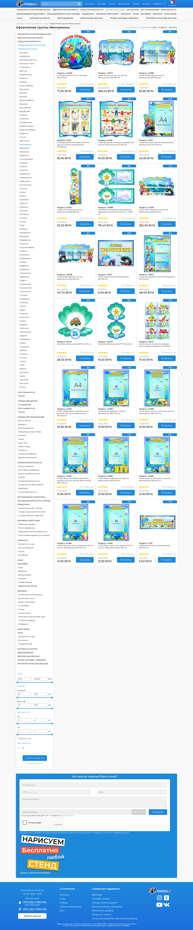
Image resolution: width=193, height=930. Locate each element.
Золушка (23, 163)
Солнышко (24, 347)
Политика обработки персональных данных (115, 918)
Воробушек (24, 111)
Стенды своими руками (104, 902)
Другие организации (27, 457)
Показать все (24, 738)
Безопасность (168, 10)
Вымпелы (22, 424)
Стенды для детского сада (31, 45)
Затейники (24, 152)
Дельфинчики (25, 122)
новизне (144, 27)
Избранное (158, 4)
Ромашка (23, 313)
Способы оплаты (100, 898)
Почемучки (24, 299)
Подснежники (25, 288)
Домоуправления (26, 428)
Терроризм (23, 488)
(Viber (27, 905)
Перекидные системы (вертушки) (32, 532)
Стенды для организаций (30, 417)
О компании (67, 888)
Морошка (23, 244)
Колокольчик (25, 185)
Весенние (22, 571)
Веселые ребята (26, 100)
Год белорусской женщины (30, 595)
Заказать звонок (32, 916)
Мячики (22, 262)
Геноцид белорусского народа (63, 14)
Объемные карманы (26, 524)
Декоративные (24, 575)
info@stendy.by (68, 815)
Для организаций (26, 466)
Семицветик (24, 339)
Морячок (23, 251)
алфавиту (163, 27)
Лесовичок (24, 214)
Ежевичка (23, 133)
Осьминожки (25, 273)
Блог (62, 910)
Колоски (23, 188)
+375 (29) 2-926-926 (33, 902)
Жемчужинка (25, 144)
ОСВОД (21, 477)
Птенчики (23, 302)
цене (154, 27)
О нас (63, 898)
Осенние (22, 578)
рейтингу (173, 27)
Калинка (23, 166)
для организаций (150, 10)
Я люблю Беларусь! (26, 620)
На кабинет (23, 555)
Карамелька (24, 174)
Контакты (146, 4)
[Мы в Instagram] (159, 897)
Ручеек (22, 321)
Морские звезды (26, 247)
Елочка (22, 137)
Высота (20, 701)
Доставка (101, 4)
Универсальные (25, 582)
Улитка (22, 361)
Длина (20, 690)
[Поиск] (79, 4)
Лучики (22, 222)
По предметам (24, 405)
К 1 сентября (23, 606)
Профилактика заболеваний (30, 485)
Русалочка (24, 317)
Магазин (22, 435)
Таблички (126, 14)
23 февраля (23, 624)
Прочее (21, 396)
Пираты (22, 280)
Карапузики (24, 181)
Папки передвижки (26, 528)
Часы (19, 18)
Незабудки (24, 266)
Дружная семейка (27, 130)
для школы (133, 10)
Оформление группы (27, 49)
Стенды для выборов (27, 454)
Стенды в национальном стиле (31, 512)
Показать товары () (34, 758)
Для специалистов (26, 392)
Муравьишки (25, 258)
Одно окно (23, 443)
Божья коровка (26, 86)
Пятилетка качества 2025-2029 (161, 18)
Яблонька (23, 383)
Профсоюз (22, 450)
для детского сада (115, 10)
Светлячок (24, 328)
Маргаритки (24, 233)
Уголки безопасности (27, 492)
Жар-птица (24, 141)
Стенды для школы (27, 401)
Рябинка (23, 325)
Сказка (22, 343)
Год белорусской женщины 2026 (33, 10)
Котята (22, 192)
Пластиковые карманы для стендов (33, 535)
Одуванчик (24, 269)
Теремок (23, 350)
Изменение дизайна (102, 910)
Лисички (23, 218)
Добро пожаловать (26, 602)
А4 (18, 716)
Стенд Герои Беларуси (91, 10)
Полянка (23, 295)
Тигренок (23, 354)
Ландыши (23, 207)
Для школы (23, 640)
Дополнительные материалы (107, 906)
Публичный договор (70, 906)
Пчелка (22, 306)
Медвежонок (25, 240)
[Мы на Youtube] (159, 904)
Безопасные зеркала (91, 18)
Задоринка (24, 148)
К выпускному (24, 613)
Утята (21, 365)
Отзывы (136, 4)
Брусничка (24, 89)
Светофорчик (25, 332)
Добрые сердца (26, 126)
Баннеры (157, 14)
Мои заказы (89, 4)
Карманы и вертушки (107, 14)
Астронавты (24, 67)
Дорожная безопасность (29, 474)
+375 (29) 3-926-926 (34, 909)
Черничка (23, 380)
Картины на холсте (40, 18)
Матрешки (24, 236)
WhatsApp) (35, 905)
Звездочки (24, 155)
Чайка (22, 376)
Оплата (112, 4)
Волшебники (25, 108)
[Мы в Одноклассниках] (166, 897)
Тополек (23, 358)
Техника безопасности (29, 463)
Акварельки (24, 56)
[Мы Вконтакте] (166, 904)
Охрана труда (24, 446)
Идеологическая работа (65, 10)
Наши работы (124, 4)
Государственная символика (30, 515)
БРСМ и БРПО (24, 421)
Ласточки (23, 211)
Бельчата (23, 78)
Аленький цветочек (28, 60)
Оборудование (65, 18)
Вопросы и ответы (101, 914)
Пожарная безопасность (29, 481)
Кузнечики (24, 200)
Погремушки (25, 284)
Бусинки (23, 93)
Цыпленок (24, 372)
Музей (21, 439)
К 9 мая (21, 609)
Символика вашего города (30, 508)
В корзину (85, 89)
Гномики (23, 115)
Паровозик (24, 277)
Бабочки (23, 71)
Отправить (158, 812)
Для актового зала (26, 598)
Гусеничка (24, 119)
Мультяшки (24, 255)
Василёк (23, 97)
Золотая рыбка (26, 159)
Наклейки (145, 14)
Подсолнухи (25, 291)
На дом (21, 551)
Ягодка (22, 387)
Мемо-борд (170, 14)
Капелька (23, 170)
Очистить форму (34, 763)
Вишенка (23, 104)
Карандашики (25, 177)
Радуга (22, 310)
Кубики (22, 196)
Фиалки (22, 369)
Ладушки (23, 203)
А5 (18, 727)
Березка (23, 82)
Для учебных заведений (28, 470)
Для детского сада (26, 544)
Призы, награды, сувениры (124, 18)
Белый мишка (25, 75)
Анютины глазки (26, 63)
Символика (88, 14)
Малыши (23, 229)
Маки (21, 225)
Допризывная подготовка (31, 14)
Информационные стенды (29, 432)
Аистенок (23, 52)
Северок (23, 336)
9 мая (135, 14)
